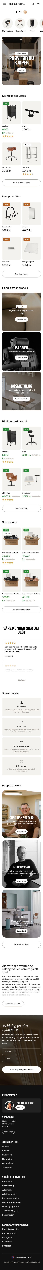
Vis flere (21, 680)
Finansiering (8, 1186)
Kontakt (20, 1107)
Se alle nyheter (21, 274)
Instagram (7, 1238)
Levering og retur (10, 1207)
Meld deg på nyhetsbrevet (21, 1070)
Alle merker (7, 1190)
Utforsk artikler (21, 944)
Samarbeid (7, 1167)
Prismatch (7, 1182)
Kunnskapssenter (10, 1229)
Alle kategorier (9, 1194)
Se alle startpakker (21, 610)
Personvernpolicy (10, 1198)
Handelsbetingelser (11, 1203)
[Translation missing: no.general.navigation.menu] (4, 4)
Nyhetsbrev (8, 1159)
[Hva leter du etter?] (33, 4)
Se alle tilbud (21, 508)
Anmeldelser (8, 1163)
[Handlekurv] (38, 4)
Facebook (7, 1242)
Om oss (5, 1147)
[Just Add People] (16, 4)
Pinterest (6, 1246)
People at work (9, 1233)
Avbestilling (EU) (10, 1211)
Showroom (7, 1155)
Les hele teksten (13, 1004)
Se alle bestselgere (21, 183)
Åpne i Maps (8, 1132)
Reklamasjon (8, 1215)
